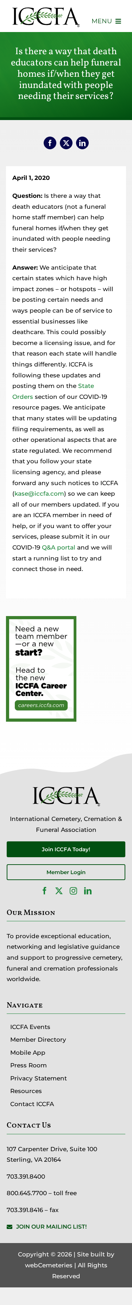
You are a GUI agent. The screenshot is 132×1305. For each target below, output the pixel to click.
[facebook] (44, 891)
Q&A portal (58, 547)
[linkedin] (88, 891)
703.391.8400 (26, 1176)
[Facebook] (50, 143)
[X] (66, 143)
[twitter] (59, 891)
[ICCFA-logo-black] (46, 8)
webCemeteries (49, 1265)
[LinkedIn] (82, 143)
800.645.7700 (27, 1193)
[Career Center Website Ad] (41, 621)
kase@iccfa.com (39, 493)
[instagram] (73, 891)
